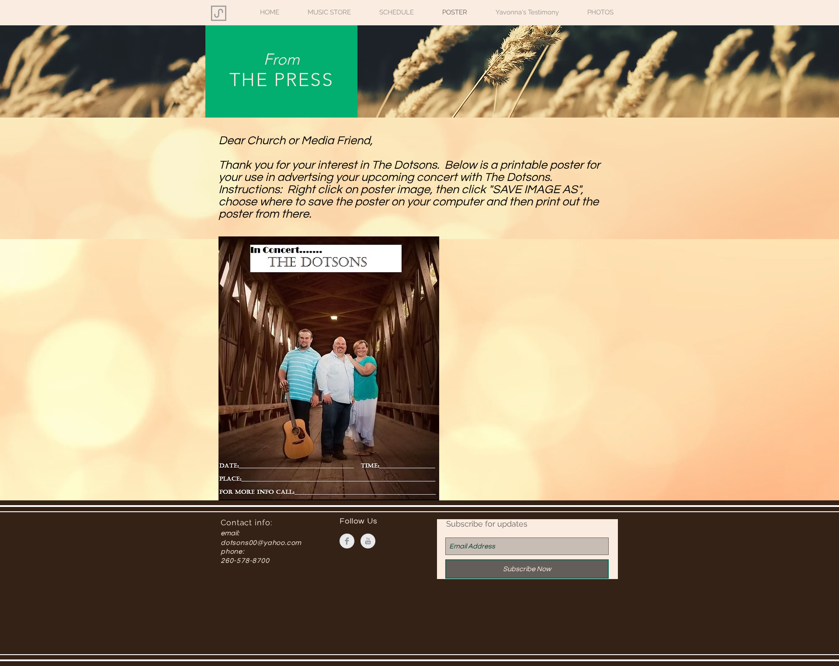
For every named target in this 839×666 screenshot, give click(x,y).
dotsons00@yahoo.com (261, 542)
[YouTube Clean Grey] (368, 541)
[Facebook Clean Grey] (347, 541)
